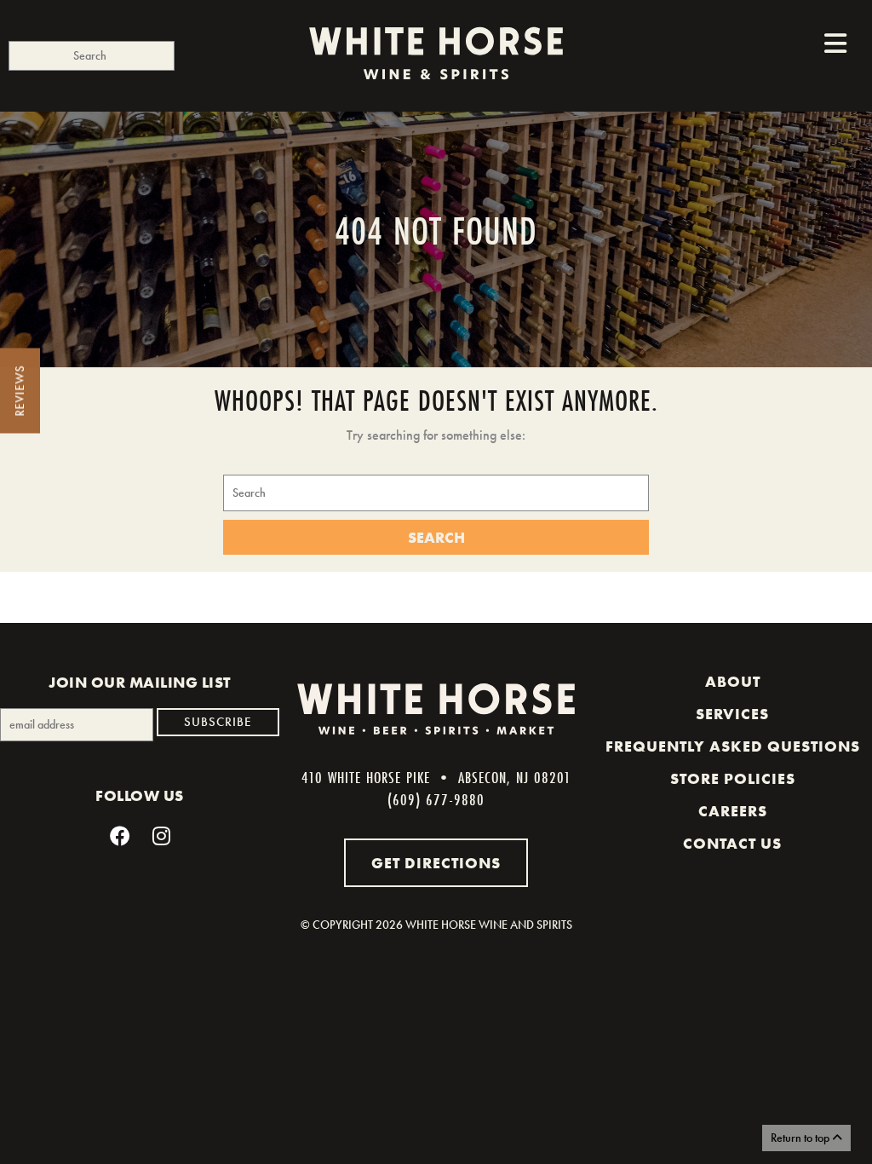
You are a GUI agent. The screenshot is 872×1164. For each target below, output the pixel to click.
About (732, 681)
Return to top (801, 1137)
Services (732, 714)
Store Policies (732, 779)
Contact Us (732, 843)
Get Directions (436, 863)
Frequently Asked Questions (732, 746)
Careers (732, 811)
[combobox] (92, 56)
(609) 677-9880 (436, 799)
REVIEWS (19, 391)
